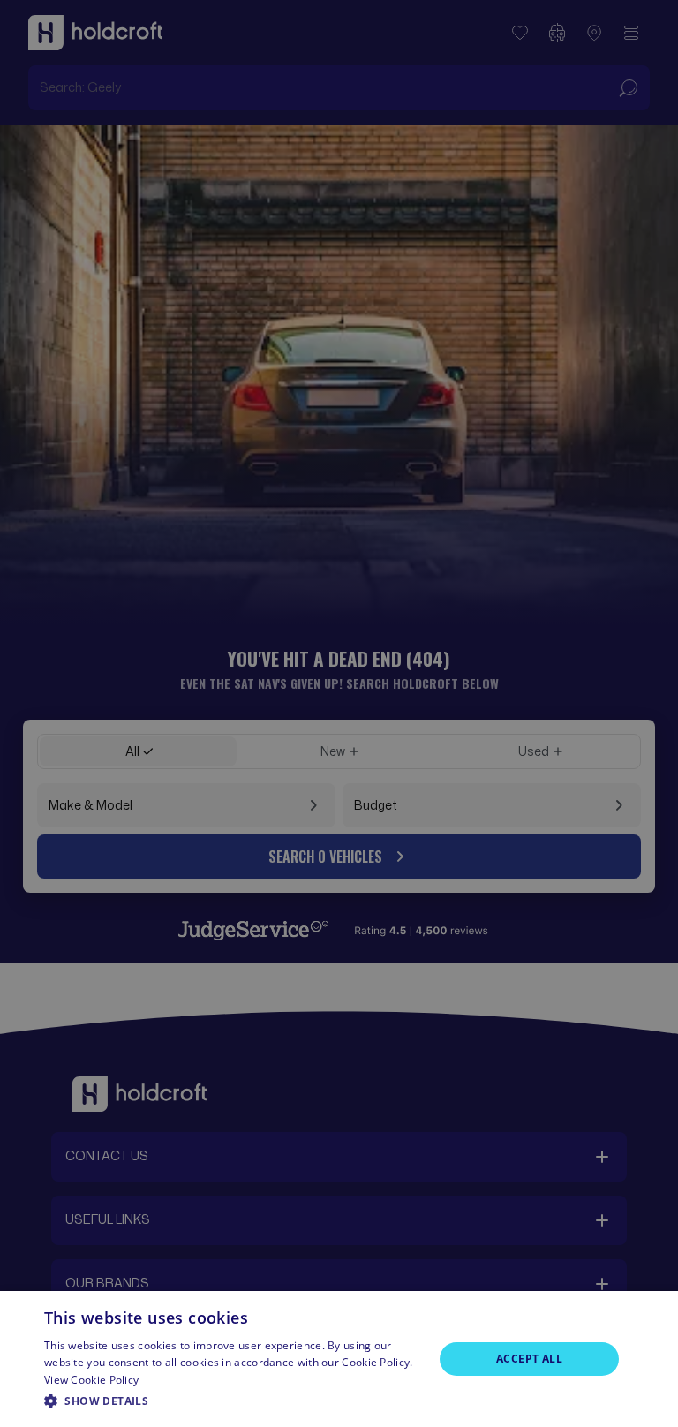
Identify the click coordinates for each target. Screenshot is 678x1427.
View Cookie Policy (91, 1379)
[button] (233, 1401)
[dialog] (339, 1359)
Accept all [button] (529, 1358)
